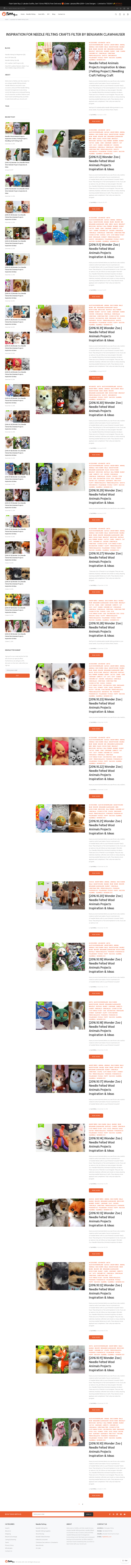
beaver (100, 49)
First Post (117, 481)
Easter (91, 481)
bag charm (99, 47)
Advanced (101, 43)
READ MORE (96, 121)
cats (90, 145)
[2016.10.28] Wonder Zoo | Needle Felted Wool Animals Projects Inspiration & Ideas (105, 629)
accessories (93, 43)
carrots (115, 143)
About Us (8, 1531)
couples (103, 235)
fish (90, 1074)
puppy (106, 58)
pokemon (116, 692)
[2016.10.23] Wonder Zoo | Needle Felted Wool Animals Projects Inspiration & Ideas (105, 706)
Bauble (122, 47)
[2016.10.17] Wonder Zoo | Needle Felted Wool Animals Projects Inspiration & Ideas (105, 1088)
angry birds (114, 45)
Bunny (112, 51)
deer (90, 237)
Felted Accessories (42, 1539)
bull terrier (108, 141)
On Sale (38, 1548)
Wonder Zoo (101, 60)
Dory (119, 318)
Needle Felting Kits (41, 1528)
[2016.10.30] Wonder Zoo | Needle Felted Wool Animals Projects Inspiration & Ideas (105, 409)
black (99, 139)
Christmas (111, 53)
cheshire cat (93, 53)
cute (108, 235)
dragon (118, 479)
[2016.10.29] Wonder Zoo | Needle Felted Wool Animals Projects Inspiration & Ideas (105, 497)
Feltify (99, 320)
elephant (101, 481)
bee (105, 49)
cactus (91, 143)
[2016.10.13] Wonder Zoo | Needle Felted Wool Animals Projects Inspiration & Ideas (105, 1219)
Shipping (8, 1534)
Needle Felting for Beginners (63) (15, 55)
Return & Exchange (11, 1537)
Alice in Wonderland (96, 45)
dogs (108, 479)
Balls (106, 47)
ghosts (104, 56)
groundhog (112, 56)
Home (6, 20)
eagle (98, 616)
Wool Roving (40, 1534)
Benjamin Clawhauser (115, 49)
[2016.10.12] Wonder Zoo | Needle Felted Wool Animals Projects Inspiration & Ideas (105, 1291)
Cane (117, 51)
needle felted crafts (97, 86)
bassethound (114, 47)
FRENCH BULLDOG (100, 483)
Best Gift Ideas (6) (10, 57)
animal (122, 45)
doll (112, 479)
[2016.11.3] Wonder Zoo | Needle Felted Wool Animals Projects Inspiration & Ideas (104, 163)
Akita (108, 43)
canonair (108, 143)
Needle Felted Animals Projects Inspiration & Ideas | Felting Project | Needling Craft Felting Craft (107, 69)
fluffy (91, 483)
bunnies (106, 51)
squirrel (119, 58)
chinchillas (103, 53)
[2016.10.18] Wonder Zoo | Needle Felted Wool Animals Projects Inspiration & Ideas (105, 1029)
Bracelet (92, 51)
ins (111, 692)
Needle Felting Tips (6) (12, 60)
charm (122, 51)
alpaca (106, 45)
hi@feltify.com (106, 1537)
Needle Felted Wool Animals (101, 92)
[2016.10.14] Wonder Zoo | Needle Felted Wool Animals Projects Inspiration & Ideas (105, 1144)
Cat (120, 143)
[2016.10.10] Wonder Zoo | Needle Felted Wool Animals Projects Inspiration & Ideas (105, 1450)
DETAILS (118, 3)
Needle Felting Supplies (43, 1531)
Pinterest (110, 86)
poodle (100, 58)
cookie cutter (94, 235)
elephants (92, 320)
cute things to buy (117, 235)
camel (97, 143)
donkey (104, 237)
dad (94, 479)
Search (7, 1528)
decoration (100, 318)
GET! (17, 676)
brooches (99, 51)
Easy (90, 1434)
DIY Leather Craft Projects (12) (14, 63)
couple (122, 316)
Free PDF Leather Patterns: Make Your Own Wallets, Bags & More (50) (17, 67)
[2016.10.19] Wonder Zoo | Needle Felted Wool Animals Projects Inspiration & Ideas (105, 966)
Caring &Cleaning (10, 1539)
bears (95, 49)
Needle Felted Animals (43, 1537)
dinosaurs (96, 237)
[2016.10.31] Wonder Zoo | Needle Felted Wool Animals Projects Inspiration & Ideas (105, 334)
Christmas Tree (94, 149)
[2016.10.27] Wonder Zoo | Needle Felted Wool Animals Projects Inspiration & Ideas (105, 560)
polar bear (93, 58)
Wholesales (8, 1548)
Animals (92, 47)
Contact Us (8, 1551)
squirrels (92, 60)
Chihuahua (93, 147)
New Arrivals (39, 1545)
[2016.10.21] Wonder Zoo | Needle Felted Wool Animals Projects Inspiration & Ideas (105, 827)
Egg (96, 481)
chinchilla (101, 147)
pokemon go (93, 694)
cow (120, 476)
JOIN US (88, 1514)
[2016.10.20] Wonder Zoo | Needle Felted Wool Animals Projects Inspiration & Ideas (105, 902)
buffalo (100, 141)
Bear (90, 49)
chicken (116, 145)
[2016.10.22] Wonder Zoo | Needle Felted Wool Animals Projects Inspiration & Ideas (105, 773)
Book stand (106, 139)
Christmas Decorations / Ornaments (47, 1542)
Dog (117, 614)
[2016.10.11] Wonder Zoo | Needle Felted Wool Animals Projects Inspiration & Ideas (105, 1364)
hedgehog (105, 692)
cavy (95, 145)
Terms (7, 1542)
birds (94, 139)
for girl (97, 690)
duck (110, 1432)
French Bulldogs (95, 56)
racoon (112, 58)
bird (90, 139)
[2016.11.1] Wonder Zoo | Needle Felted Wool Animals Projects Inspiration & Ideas (104, 251)
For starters (106, 690)
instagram (111, 95)
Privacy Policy (9, 1545)
